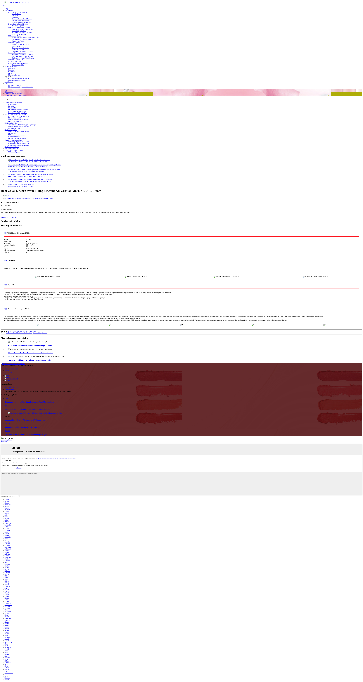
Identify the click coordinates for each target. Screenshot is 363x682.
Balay (6, 9)
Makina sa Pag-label (18, 26)
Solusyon (11, 70)
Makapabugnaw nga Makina (20, 48)
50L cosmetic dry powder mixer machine (20, 186)
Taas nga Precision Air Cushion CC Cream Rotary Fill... (30, 360)
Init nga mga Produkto (11, 369)
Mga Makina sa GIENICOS (16, 80)
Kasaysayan (12, 68)
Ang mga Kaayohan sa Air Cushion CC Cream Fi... (25, 420)
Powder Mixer (16, 14)
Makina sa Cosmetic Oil (15, 60)
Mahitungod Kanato (11, 66)
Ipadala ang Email (6, 440)
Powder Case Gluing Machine (21, 20)
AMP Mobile (8, 372)
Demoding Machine (18, 49)
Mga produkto (9, 10)
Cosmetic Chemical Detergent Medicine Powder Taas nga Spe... (27, 176)
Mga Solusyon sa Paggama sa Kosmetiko (20, 87)
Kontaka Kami (9, 82)
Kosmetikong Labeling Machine (18, 24)
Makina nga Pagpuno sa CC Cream (22, 54)
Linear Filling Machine (19, 31)
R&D (10, 73)
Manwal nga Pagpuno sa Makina (22, 32)
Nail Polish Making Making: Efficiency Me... (22, 427)
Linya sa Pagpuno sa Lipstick (21, 44)
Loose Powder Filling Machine (21, 22)
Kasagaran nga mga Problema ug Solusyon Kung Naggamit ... (29, 409)
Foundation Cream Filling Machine (22, 56)
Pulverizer (15, 15)
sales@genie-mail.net (11, 388)
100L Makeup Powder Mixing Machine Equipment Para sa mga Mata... (29, 181)
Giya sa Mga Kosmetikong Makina (18, 78)
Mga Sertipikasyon (14, 75)
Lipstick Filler (16, 46)
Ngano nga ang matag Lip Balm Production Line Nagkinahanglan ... (31, 402)
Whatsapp (4, 441)
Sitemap (7, 370)
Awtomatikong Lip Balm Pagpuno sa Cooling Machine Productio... (28, 161)
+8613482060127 (10, 389)
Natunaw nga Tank (18, 41)
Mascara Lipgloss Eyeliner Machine (19, 27)
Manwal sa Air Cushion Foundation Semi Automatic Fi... (30, 353)
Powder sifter (16, 17)
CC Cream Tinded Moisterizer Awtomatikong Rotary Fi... (30, 346)
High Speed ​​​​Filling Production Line (22, 29)
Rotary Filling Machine (19, 34)
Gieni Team (11, 71)
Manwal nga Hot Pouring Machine (22, 39)
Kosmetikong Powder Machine (17, 12)
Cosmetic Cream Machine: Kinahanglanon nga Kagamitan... (28, 435)
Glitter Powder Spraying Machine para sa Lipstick (22, 331)
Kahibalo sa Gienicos (14, 85)
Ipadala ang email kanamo (8, 217)
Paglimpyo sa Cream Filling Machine (23, 58)
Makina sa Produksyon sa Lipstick (22, 51)
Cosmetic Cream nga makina (17, 53)
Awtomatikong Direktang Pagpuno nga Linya (25, 37)
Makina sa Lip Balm (14, 36)
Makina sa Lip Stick (14, 43)
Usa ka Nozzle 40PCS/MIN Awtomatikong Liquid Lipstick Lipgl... (28, 166)
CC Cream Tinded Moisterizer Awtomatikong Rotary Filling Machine (26, 333)
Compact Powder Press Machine (22, 19)
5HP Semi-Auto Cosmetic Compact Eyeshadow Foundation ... (27, 171)
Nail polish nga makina (15, 61)
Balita (6, 83)
